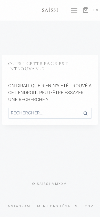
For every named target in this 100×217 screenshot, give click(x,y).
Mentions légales (58, 206)
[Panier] (85, 10)
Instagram (19, 206)
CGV (89, 206)
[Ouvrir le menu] (71, 10)
